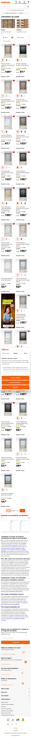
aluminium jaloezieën (16, 548)
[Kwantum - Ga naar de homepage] (5, 2)
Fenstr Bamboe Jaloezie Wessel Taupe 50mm (21, 315)
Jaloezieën (21, 13)
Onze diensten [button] (5, 695)
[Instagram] (8, 724)
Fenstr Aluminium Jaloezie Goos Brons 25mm (7, 459)
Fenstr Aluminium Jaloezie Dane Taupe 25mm (22, 459)
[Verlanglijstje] (2, 45)
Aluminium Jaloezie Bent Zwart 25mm (7, 494)
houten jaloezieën (5, 548)
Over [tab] (25, 353)
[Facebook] (16, 724)
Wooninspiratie (6, 674)
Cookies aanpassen (14, 382)
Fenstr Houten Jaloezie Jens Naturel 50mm (7, 65)
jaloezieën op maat (10, 545)
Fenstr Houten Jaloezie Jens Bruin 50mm (22, 101)
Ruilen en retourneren (8, 684)
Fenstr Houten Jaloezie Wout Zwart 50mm (22, 208)
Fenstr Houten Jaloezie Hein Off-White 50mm (6, 244)
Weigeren (15, 387)
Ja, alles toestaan (15, 377)
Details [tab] (16, 353)
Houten (3, 29)
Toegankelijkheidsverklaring (7, 715)
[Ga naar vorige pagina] (8, 510)
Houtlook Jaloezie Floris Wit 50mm (6, 279)
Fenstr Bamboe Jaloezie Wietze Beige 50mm (23, 244)
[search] (15, 6)
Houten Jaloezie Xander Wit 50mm (6, 136)
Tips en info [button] (4, 692)
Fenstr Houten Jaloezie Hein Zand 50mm (7, 172)
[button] (15, 524)
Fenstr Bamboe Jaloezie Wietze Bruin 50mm (22, 172)
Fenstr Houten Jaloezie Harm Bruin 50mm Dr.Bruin (7, 423)
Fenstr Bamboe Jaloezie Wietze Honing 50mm (6, 208)
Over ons (15, 728)
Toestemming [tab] (5, 353)
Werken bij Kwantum (6, 713)
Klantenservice (6, 664)
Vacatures (15, 730)
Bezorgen (3, 706)
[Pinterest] (12, 724)
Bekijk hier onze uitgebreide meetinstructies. (11, 591)
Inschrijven (16, 642)
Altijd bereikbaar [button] (5, 699)
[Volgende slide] (30, 26)
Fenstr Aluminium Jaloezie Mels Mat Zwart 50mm (21, 423)
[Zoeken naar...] (28, 6)
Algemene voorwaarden (7, 710)
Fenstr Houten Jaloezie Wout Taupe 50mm (22, 136)
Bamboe (19, 29)
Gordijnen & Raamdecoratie (10, 13)
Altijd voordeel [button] (5, 688)
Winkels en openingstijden (9, 654)
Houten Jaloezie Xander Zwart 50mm (22, 64)
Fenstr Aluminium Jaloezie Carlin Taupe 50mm (23, 280)
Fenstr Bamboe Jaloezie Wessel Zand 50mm (7, 101)
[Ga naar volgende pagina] (22, 510)
